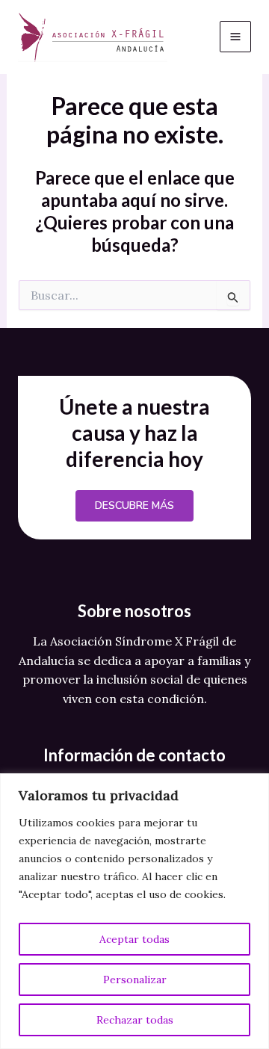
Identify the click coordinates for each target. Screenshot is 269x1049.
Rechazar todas (134, 1020)
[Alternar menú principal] (235, 36)
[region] (134, 911)
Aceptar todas (134, 939)
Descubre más (134, 505)
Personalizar (135, 979)
